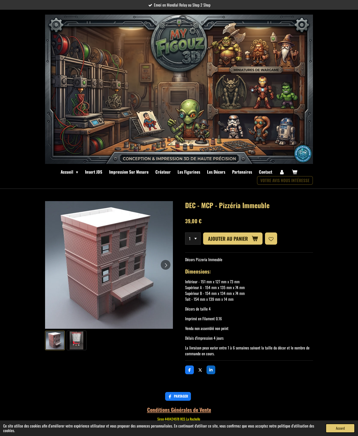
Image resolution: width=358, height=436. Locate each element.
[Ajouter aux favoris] (271, 238)
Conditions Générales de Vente (179, 409)
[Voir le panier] (294, 172)
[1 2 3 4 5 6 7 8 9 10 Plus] (193, 238)
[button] (55, 340)
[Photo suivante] (165, 265)
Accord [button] (340, 428)
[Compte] (282, 172)
